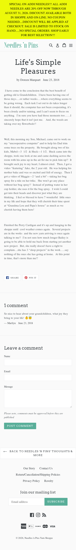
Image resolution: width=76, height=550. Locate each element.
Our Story (29, 468)
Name (7, 356)
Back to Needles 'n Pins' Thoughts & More (41, 453)
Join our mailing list (38, 492)
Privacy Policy (31, 481)
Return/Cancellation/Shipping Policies (38, 474)
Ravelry (48, 481)
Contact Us (46, 468)
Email (7, 371)
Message (8, 386)
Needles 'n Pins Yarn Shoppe (39, 538)
